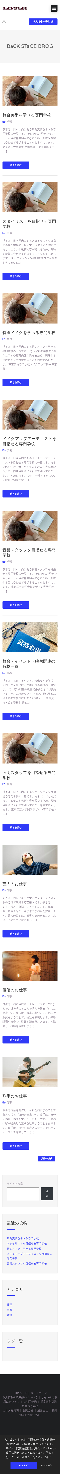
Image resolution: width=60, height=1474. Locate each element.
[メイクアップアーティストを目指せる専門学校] (30, 414)
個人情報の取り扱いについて (20, 1397)
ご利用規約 (30, 1401)
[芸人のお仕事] (30, 859)
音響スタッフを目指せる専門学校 (27, 1263)
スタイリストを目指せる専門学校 (27, 1243)
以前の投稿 (46, 1158)
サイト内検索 (15, 1183)
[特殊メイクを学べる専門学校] (30, 308)
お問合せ (28, 1410)
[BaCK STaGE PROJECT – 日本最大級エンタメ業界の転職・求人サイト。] (15, 8)
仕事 (9, 890)
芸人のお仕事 (14, 883)
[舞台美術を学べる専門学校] (30, 91)
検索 (47, 1194)
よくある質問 (11, 1410)
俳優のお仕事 (14, 990)
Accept (24, 1465)
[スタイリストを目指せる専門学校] (30, 197)
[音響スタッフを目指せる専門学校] (30, 525)
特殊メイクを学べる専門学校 (29, 332)
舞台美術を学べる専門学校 (26, 115)
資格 (9, 673)
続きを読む (16, 165)
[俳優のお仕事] (30, 965)
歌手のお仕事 (14, 1096)
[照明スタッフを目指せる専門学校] (30, 748)
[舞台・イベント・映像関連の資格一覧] (30, 637)
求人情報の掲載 (41, 21)
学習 (9, 121)
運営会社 (42, 1410)
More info (46, 1465)
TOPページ (20, 1393)
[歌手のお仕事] (30, 1071)
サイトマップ (39, 1393)
